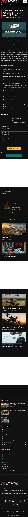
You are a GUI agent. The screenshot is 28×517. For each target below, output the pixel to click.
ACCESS (7, 191)
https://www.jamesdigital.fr (16, 205)
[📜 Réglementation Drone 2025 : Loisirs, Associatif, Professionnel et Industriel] (14, 300)
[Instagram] (14, 209)
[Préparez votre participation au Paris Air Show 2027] (14, 229)
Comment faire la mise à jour (14, 156)
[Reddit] (20, 501)
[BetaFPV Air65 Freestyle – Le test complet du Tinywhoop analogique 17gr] (14, 247)
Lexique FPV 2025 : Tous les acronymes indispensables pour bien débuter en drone (13, 326)
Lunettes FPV (5, 348)
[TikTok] (19, 209)
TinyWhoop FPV (5, 258)
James (14, 203)
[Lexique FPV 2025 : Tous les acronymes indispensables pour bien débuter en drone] (14, 319)
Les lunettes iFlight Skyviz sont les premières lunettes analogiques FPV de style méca (13, 345)
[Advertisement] (14, 173)
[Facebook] (3, 44)
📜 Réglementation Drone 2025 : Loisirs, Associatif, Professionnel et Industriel (12, 307)
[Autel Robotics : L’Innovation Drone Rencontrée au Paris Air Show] (5, 419)
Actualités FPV (5, 329)
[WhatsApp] (13, 44)
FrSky (10, 191)
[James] (7, 207)
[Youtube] (12, 211)
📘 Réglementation (6, 310)
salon (3, 239)
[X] (7, 44)
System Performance (14, 148)
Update (4, 193)
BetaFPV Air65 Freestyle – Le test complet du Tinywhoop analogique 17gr (13, 255)
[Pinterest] (10, 44)
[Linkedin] (17, 209)
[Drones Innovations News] (9, 1)
